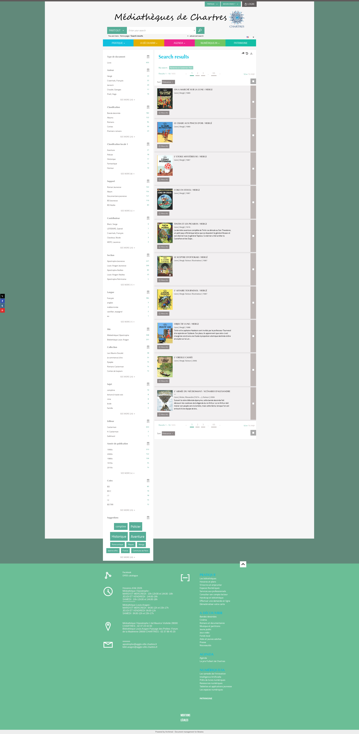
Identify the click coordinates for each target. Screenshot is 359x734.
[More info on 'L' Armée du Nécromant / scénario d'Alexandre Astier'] (165, 400)
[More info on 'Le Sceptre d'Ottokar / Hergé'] (165, 266)
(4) (127, 210)
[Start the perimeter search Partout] (200, 30)
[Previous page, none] (186, 74)
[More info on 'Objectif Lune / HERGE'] (165, 333)
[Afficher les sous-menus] (217, 4)
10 (244, 74)
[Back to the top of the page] (243, 564)
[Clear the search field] (194, 30)
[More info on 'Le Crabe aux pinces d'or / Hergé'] (165, 132)
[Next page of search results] (220, 74)
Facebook (127, 572)
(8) (127, 173)
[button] (128, 63)
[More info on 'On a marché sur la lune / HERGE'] (165, 98)
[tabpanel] (179, 305)
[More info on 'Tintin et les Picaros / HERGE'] (165, 233)
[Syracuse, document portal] (179, 19)
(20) (127, 557)
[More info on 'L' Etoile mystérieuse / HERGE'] (165, 165)
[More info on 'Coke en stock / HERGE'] (165, 199)
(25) (127, 99)
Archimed (169, 732)
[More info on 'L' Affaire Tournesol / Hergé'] (165, 299)
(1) (127, 284)
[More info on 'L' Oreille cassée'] (165, 366)
